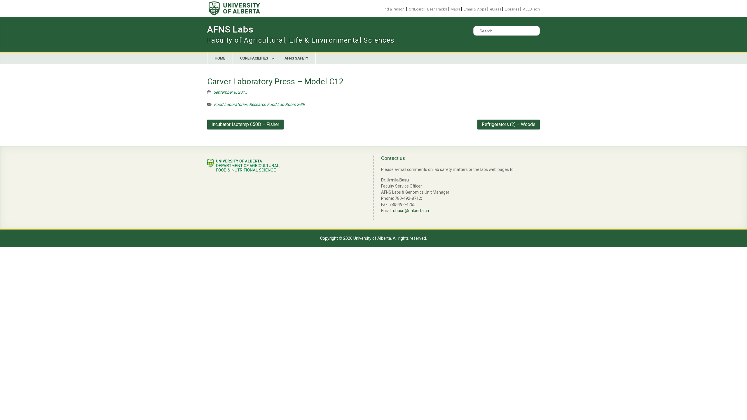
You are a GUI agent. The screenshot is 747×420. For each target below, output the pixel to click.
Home (220, 58)
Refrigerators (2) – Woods (508, 124)
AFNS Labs (230, 29)
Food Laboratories (230, 104)
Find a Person (393, 9)
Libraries (512, 9)
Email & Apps (475, 9)
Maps (455, 9)
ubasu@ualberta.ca (411, 210)
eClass (495, 9)
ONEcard (416, 9)
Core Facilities (254, 58)
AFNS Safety (296, 58)
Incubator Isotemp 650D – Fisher (245, 124)
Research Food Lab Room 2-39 (277, 104)
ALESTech (531, 9)
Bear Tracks (437, 9)
